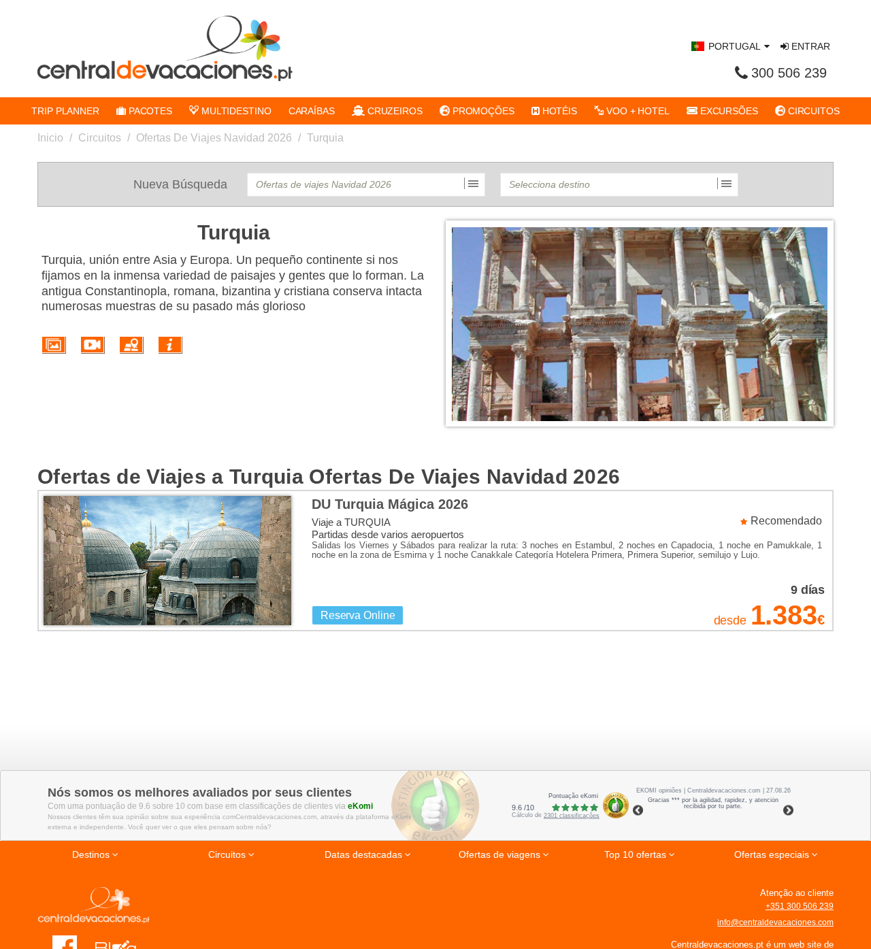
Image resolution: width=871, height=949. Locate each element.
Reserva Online (358, 615)
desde (730, 620)
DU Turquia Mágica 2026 (390, 504)
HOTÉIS (558, 110)
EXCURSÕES (727, 110)
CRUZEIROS (394, 110)
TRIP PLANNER (65, 110)
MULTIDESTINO (235, 110)
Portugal (734, 46)
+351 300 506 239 (800, 906)
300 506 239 (789, 72)
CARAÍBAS (312, 110)
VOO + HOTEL (637, 110)
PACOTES (149, 110)
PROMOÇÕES (482, 110)
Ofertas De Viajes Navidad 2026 (214, 138)
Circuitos (99, 138)
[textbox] (366, 185)
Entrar (809, 46)
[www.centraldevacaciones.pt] (165, 48)
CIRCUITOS (812, 110)
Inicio (50, 138)
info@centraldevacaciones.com (775, 922)
